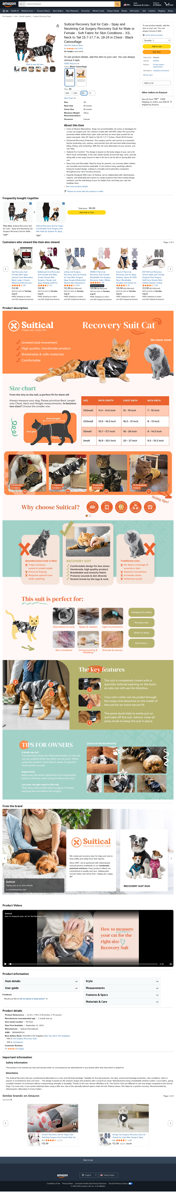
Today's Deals (113, 11)
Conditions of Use (53, 1184)
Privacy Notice (67, 1184)
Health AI (15, 11)
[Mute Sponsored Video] (74, 1129)
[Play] (5, 964)
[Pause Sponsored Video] (74, 1124)
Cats (15, 16)
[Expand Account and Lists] (149, 5)
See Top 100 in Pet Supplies (57, 1036)
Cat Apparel (18, 1042)
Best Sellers (58, 11)
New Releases (72, 11)
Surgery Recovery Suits (42, 16)
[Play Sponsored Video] (123, 1118)
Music (170, 11)
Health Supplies (25, 16)
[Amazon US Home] (62, 1176)
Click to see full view (34, 64)
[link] (51, 212)
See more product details (77, 186)
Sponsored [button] (6, 1100)
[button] (5, 11)
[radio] (17, 69)
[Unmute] (171, 964)
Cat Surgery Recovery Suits (25, 1038)
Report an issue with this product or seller (85, 191)
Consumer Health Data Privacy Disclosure (90, 1184)
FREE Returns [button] (70, 63)
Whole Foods (98, 11)
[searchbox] (70, 4)
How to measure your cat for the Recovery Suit (25, 916)
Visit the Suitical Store (73, 45)
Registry (161, 11)
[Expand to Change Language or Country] (96, 1175)
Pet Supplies (7, 16)
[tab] (87, 516)
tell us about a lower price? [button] (33, 999)
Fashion (151, 11)
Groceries (85, 11)
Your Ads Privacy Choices (118, 1184)
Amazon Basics (43, 11)
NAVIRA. (156, 61)
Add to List (148, 83)
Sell (144, 11)
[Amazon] (9, 4)
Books (124, 11)
